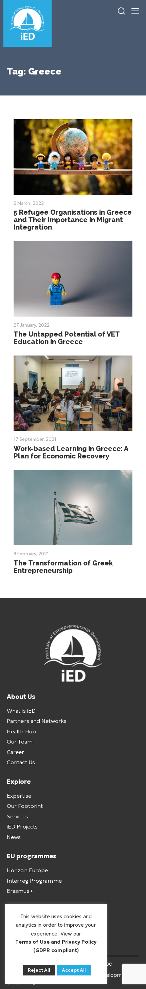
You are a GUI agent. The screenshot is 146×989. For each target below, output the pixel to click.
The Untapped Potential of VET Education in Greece (67, 337)
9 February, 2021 (31, 554)
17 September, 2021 (35, 439)
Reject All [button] (39, 970)
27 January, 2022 (32, 325)
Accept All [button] (74, 970)
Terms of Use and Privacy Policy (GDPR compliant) (55, 946)
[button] (135, 10)
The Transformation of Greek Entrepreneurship (63, 566)
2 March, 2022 (29, 203)
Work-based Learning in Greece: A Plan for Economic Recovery (71, 452)
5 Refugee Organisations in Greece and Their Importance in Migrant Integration (73, 220)
